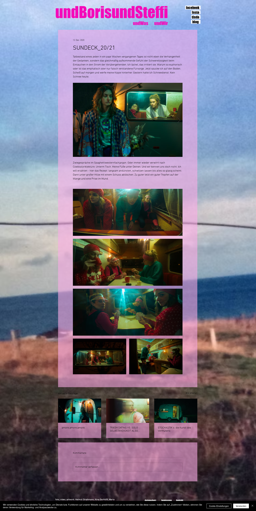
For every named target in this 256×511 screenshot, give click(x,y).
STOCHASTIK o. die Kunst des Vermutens (174, 429)
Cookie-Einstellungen (219, 505)
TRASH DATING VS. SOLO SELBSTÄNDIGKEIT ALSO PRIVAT (124, 429)
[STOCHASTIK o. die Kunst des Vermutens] (175, 411)
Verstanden (241, 505)
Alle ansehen (191, 393)
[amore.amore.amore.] (79, 411)
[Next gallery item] (179, 120)
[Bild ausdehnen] (128, 120)
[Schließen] (252, 506)
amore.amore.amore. (73, 427)
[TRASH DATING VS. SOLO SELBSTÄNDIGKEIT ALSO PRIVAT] (127, 411)
